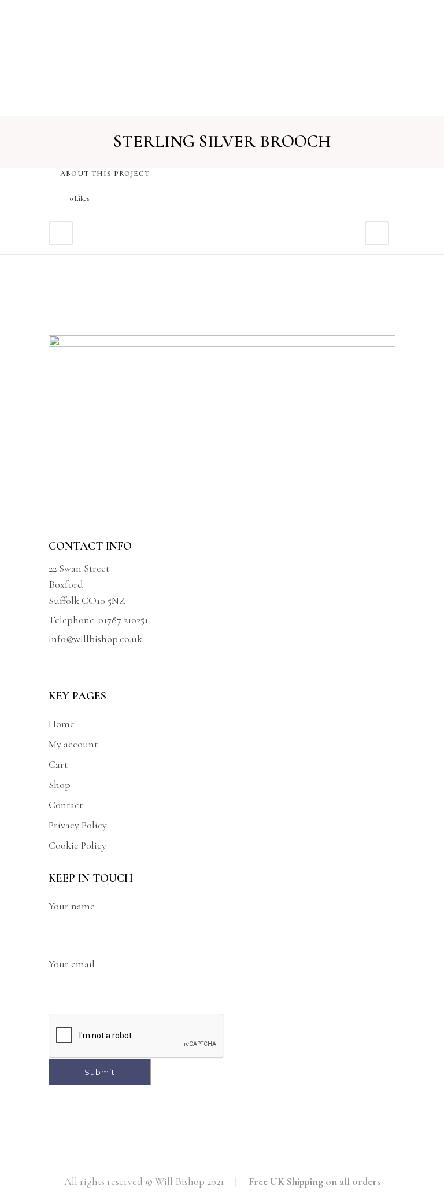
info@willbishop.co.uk (95, 638)
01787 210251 (123, 619)
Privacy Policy (78, 825)
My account (73, 744)
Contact (66, 804)
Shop (60, 784)
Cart (58, 764)
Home (62, 723)
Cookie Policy (77, 845)
